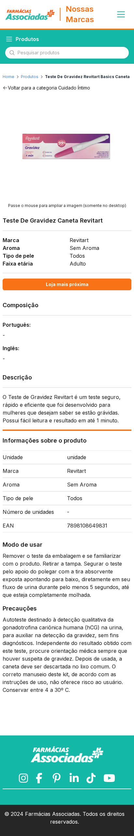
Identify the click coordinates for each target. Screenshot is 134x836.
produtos (29, 76)
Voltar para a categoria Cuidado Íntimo (49, 87)
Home (8, 76)
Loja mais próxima (67, 284)
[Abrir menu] (121, 14)
